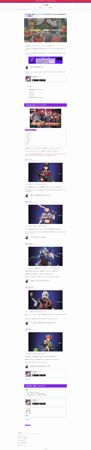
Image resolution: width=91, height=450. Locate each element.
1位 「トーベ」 (32, 90)
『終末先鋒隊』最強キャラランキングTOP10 (36, 89)
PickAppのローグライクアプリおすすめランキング (33, 71)
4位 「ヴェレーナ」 (33, 94)
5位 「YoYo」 (32, 95)
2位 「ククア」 (32, 92)
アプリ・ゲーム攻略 (27, 425)
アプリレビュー (22, 435)
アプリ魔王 (45, 5)
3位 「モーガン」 (32, 93)
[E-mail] (26, 415)
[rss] (72, 2)
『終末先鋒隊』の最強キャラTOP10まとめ (36, 97)
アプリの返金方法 (23, 442)
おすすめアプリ (22, 440)
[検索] (73, 2)
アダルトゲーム (22, 444)
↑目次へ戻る (27, 379)
